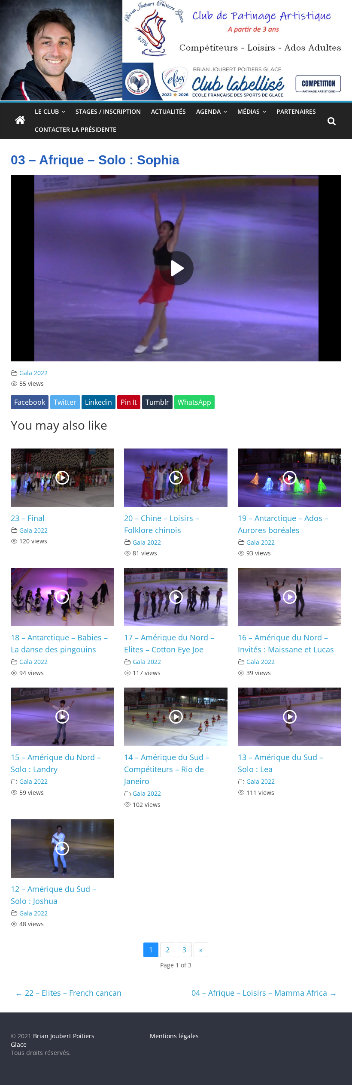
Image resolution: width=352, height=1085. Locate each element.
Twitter (65, 402)
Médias (248, 111)
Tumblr (157, 402)
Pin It (129, 402)
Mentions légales (174, 1036)
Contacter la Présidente (75, 129)
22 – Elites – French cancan (68, 993)
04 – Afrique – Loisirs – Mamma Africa (264, 993)
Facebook (29, 402)
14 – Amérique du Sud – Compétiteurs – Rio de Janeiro (166, 769)
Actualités (168, 111)
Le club (47, 111)
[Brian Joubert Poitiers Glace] (176, 5)
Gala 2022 (33, 373)
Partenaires (296, 111)
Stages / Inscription (108, 111)
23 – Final (28, 518)
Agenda (208, 111)
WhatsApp (194, 402)
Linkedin (98, 402)
